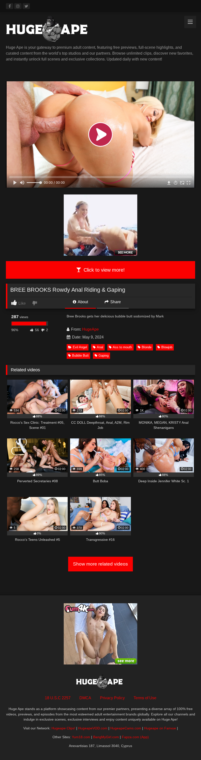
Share (115, 302)
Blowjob (166, 347)
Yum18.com (81, 737)
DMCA (85, 698)
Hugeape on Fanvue (160, 728)
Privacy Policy (112, 698)
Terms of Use (145, 698)
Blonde (146, 347)
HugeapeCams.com (125, 728)
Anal (100, 347)
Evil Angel (80, 347)
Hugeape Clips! (63, 728)
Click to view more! (103, 270)
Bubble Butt (80, 355)
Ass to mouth (122, 347)
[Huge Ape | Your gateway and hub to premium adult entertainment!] (100, 30)
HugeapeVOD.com (92, 728)
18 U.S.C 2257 (58, 698)
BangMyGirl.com (106, 737)
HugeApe (90, 329)
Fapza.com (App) (135, 737)
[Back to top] (185, 745)
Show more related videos (100, 564)
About (82, 302)
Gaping (104, 355)
